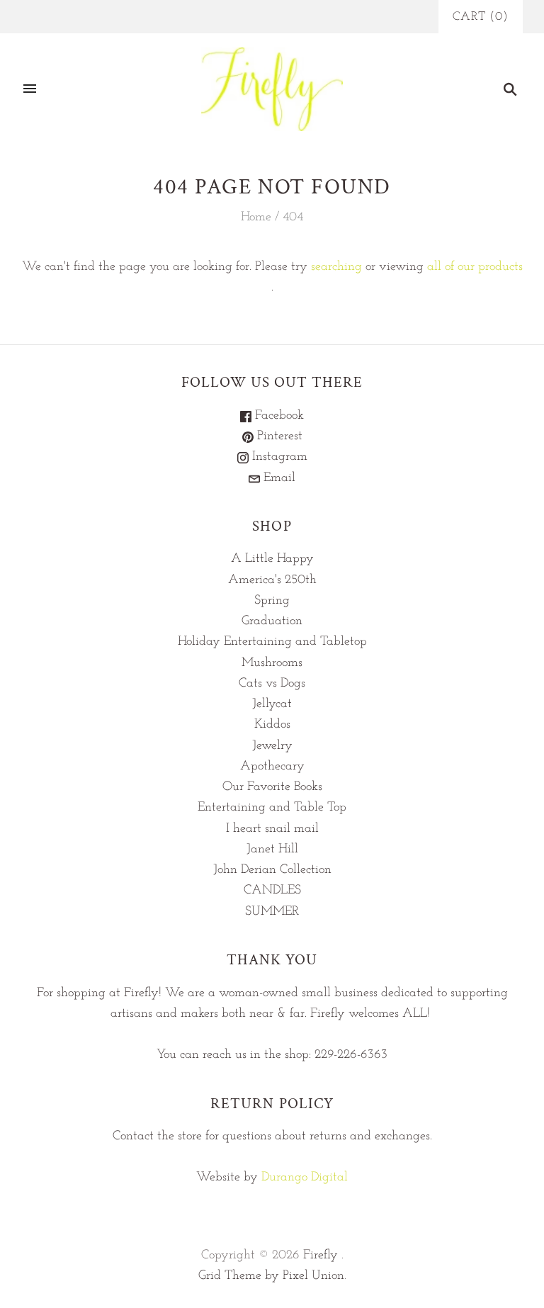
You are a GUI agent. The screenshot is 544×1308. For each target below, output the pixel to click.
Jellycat (272, 704)
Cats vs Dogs (272, 683)
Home (256, 217)
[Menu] (29, 89)
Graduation (272, 621)
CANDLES (272, 890)
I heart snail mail (272, 829)
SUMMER (272, 912)
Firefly (320, 1255)
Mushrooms (272, 663)
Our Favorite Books (272, 787)
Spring (272, 600)
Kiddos (272, 724)
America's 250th (272, 580)
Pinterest (278, 436)
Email (277, 478)
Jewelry (272, 746)
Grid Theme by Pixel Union (271, 1276)
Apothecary (272, 766)
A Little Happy (272, 559)
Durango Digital (304, 1177)
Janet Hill (272, 849)
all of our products (475, 267)
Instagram (278, 457)
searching (336, 267)
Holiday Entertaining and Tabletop (272, 642)
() (481, 17)
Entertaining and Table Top (272, 807)
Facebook (277, 416)
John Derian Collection (272, 870)
